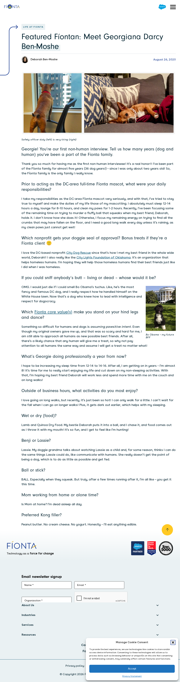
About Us (28, 605)
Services (27, 624)
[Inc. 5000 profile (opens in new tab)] (166, 548)
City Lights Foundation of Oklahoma (103, 257)
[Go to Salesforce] (162, 6)
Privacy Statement (132, 676)
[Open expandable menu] (173, 7)
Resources (29, 634)
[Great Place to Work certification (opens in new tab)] (152, 548)
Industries (28, 615)
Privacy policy (74, 665)
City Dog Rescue (78, 252)
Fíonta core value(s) (53, 311)
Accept (132, 668)
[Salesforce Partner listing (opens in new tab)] (137, 548)
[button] (173, 642)
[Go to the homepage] (12, 7)
